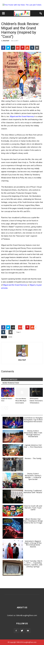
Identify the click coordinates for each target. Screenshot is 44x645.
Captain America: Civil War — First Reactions (33, 446)
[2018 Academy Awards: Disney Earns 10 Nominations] (36, 392)
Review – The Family (33, 458)
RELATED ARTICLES (10, 380)
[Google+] (18, 48)
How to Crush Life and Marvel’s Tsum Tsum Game (33, 508)
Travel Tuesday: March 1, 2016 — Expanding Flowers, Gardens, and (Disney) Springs (33, 564)
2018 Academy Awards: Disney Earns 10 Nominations (36, 401)
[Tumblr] (32, 48)
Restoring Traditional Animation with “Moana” (33, 491)
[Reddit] (13, 48)
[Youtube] (28, 630)
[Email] (37, 48)
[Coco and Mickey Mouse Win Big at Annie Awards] (22, 392)
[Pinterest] (22, 48)
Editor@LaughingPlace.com (26, 615)
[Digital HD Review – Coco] (7, 392)
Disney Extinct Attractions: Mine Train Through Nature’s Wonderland (33, 433)
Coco (10, 337)
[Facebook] (3, 48)
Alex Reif (6, 40)
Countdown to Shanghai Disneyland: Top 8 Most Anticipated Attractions (33, 419)
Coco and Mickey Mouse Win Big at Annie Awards (20, 401)
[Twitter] (8, 48)
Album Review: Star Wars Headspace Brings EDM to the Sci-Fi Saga (33, 521)
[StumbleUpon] (27, 48)
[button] (40, 13)
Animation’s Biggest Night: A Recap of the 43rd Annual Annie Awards (33, 544)
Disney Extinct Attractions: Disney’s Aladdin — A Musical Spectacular (33, 476)
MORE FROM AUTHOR (11, 383)
